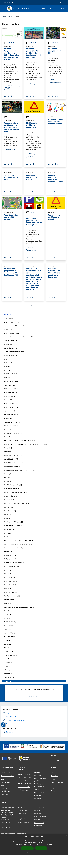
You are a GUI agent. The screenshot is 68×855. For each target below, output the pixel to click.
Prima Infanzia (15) (10, 585)
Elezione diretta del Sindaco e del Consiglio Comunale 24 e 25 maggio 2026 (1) (27, 444)
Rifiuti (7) (7, 611)
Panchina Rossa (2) (10, 555)
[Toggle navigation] (3, 8)
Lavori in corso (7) (9, 507)
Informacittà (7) (9, 500)
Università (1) (8, 674)
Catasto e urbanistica (24, 787)
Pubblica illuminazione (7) (12, 596)
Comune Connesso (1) (10, 403)
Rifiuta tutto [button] (41, 848)
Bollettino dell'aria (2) (10, 374)
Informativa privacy (40, 816)
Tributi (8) (7, 666)
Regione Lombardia (8, 2)
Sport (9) (6, 648)
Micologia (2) (8, 533)
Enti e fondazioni (6, 782)
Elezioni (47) (8, 448)
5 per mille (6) (8, 318)
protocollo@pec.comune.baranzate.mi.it (13, 834)
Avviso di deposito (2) (10, 348)
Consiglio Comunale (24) (11, 415)
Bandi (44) (7, 359)
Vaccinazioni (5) (9, 677)
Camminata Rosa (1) (10, 385)
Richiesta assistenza (24, 822)
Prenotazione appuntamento (22, 809)
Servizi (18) (7, 629)
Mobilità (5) (7, 537)
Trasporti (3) (8, 662)
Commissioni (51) (9, 396)
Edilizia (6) (7, 437)
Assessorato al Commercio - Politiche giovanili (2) (19, 337)
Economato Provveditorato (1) (13, 433)
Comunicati (11, 43)
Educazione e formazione (38, 774)
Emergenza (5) (8, 452)
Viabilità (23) (8, 681)
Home (4, 16)
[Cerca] (64, 8)
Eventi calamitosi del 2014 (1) (13, 455)
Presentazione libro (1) (11, 581)
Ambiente (37, 789)
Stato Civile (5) (8, 651)
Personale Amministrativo (5, 790)
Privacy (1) (7, 588)
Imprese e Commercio (24, 784)
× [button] (66, 835)
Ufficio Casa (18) (9, 670)
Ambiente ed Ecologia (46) (12, 322)
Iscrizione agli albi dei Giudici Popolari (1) (16, 503)
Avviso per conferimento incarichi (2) (15, 352)
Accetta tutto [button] (27, 848)
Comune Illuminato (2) (11, 407)
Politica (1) (7, 574)
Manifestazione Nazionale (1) (13, 526)
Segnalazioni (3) (9, 625)
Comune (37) (8, 400)
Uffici (2, 779)
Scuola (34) (7, 618)
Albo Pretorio (38, 813)
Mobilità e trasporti (23, 790)
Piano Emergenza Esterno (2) (13, 566)
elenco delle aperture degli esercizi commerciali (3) (19, 440)
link (51, 844)
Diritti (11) (7, 429)
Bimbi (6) (7, 370)
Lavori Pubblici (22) (10, 511)
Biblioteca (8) (8, 363)
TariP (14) (7, 659)
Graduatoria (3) (8, 477)
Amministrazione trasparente (39, 809)
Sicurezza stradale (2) (10, 637)
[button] (33, 852)
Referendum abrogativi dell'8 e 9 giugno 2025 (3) (19, 607)
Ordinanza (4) (8, 551)
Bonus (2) (7, 378)
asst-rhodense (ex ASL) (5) (12, 341)
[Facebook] (49, 8)
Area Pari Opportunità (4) (11, 333)
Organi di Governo (6, 773)
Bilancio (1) (7, 366)
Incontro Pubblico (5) (10, 496)
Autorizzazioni (38, 798)
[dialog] (34, 844)
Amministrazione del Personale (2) (14, 326)
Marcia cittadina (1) (10, 529)
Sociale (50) (7, 644)
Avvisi (9, 117)
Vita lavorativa (22, 780)
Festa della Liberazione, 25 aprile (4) (15, 463)
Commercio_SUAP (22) (11, 392)
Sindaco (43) (8, 640)
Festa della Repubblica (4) (12, 466)
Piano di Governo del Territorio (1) (14, 563)
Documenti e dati (6, 794)
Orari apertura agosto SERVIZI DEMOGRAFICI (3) (18, 540)
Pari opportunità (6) (10, 559)
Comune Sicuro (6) (9, 411)
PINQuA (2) (7, 570)
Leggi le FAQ (21, 819)
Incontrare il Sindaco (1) (11, 489)
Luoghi (53, 788)
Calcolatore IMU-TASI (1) (11, 381)
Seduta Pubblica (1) (10, 622)
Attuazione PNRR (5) (10, 344)
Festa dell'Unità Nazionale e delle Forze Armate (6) (19, 470)
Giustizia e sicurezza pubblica (40, 779)
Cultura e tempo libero (24, 777)
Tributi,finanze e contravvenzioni (39, 785)
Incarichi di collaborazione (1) (13, 485)
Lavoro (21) (7, 514)
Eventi (53, 791)
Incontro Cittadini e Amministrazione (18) (16, 492)
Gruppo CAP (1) (8, 481)
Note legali (37, 820)
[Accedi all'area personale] (60, 2)
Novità (10, 16)
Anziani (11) (8, 329)
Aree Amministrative (7, 776)
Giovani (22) (8, 474)
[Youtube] (54, 8)
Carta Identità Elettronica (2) (13, 389)
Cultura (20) (8, 418)
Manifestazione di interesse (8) (13, 522)
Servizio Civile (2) (9, 633)
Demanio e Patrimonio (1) (12, 426)
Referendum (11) (9, 603)
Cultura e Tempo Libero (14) (12, 422)
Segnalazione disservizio (22, 814)
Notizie (53, 773)
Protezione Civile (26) (10, 592)
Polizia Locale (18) (9, 577)
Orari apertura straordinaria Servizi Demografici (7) (19, 544)
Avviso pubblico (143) (10, 355)
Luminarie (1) (8, 518)
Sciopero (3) (7, 614)
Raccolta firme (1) (9, 600)
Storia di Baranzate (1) (11, 655)
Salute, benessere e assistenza (40, 794)
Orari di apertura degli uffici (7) (13, 548)
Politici (3, 785)
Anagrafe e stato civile (24, 774)
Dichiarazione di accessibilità (39, 824)
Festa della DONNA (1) (11, 459)
